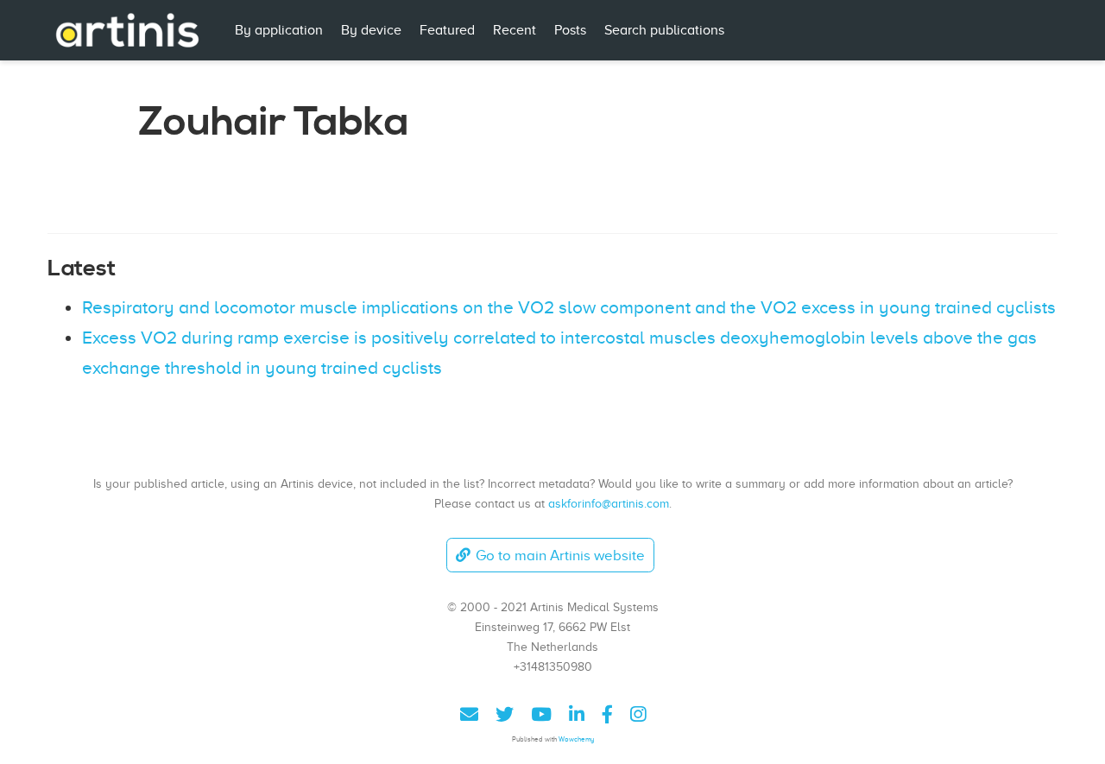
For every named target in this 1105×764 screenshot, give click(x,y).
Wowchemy (576, 739)
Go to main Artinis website (560, 555)
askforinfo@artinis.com (608, 503)
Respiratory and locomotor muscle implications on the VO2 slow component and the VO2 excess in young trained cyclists (569, 307)
